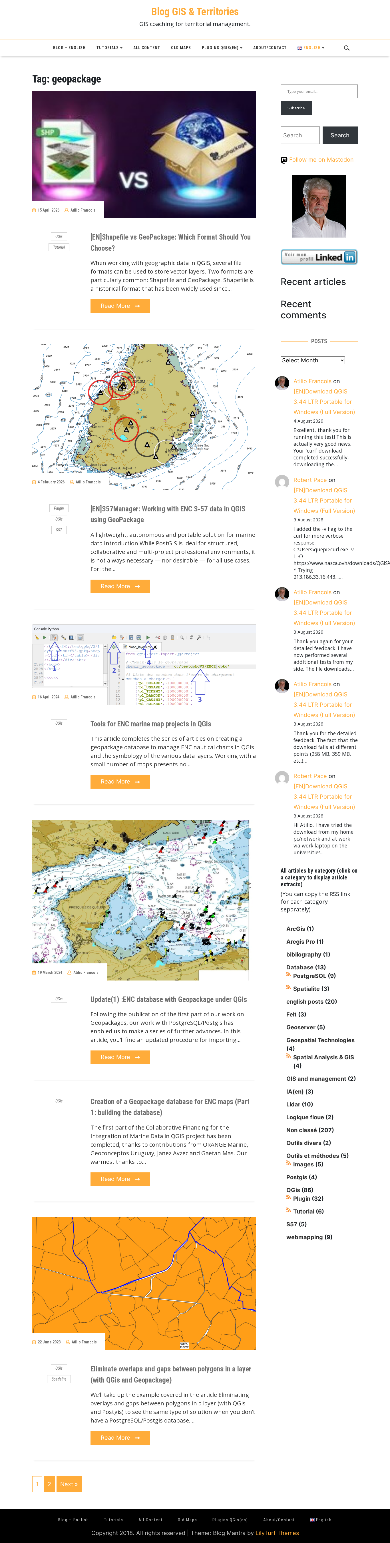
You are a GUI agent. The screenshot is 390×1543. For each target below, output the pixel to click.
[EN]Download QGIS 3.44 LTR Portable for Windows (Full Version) (324, 401)
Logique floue (305, 1117)
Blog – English (69, 47)
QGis (59, 236)
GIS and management (316, 1078)
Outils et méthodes (312, 1155)
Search (340, 135)
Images (303, 1164)
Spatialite (59, 1379)
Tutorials (108, 47)
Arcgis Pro (300, 941)
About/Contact (270, 47)
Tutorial (59, 247)
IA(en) (295, 1091)
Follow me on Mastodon (321, 159)
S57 (59, 530)
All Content (146, 47)
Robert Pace (310, 480)
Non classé (301, 1130)
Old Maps (181, 47)
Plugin (59, 508)
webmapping (304, 1237)
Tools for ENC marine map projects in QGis (151, 724)
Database (299, 967)
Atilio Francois (83, 210)
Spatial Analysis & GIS (323, 1057)
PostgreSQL (309, 976)
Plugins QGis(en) (220, 47)
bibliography (303, 954)
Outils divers (303, 1143)
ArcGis (295, 928)
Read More (116, 305)
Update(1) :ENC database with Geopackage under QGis (169, 999)
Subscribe (296, 107)
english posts (304, 1001)
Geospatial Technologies (320, 1040)
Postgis (296, 1177)
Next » (69, 1484)
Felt (291, 1014)
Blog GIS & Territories (195, 12)
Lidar (293, 1104)
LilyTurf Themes (277, 1533)
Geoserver (300, 1027)
